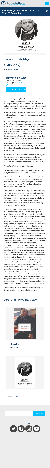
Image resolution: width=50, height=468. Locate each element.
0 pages (22, 78)
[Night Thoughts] (25, 323)
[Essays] (25, 372)
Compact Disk (12, 78)
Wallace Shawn (12, 70)
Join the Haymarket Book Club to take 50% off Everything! (20, 11)
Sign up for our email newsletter (25, 408)
